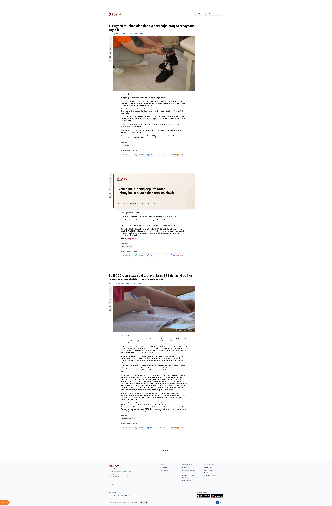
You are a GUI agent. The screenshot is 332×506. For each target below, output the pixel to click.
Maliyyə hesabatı (186, 480)
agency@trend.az (113, 484)
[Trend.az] (115, 14)
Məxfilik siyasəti (208, 470)
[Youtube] (122, 495)
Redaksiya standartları (188, 475)
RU (221, 502)
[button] (110, 37)
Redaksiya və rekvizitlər (188, 470)
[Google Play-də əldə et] (217, 496)
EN (214, 502)
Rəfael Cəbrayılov (127, 246)
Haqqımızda (185, 467)
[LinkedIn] (129, 495)
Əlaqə (183, 472)
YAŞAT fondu (125, 145)
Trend (137, 101)
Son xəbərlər (163, 467)
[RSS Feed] (133, 495)
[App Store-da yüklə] (203, 496)
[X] (118, 495)
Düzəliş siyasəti (186, 478)
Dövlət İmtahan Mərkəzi (128, 418)
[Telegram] (126, 495)
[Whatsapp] (110, 495)
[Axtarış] (195, 14)
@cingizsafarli (131, 239)
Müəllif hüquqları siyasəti (211, 472)
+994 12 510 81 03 (113, 482)
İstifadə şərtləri (208, 467)
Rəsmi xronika (164, 470)
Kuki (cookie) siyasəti (210, 475)
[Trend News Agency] (114, 466)
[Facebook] (114, 495)
